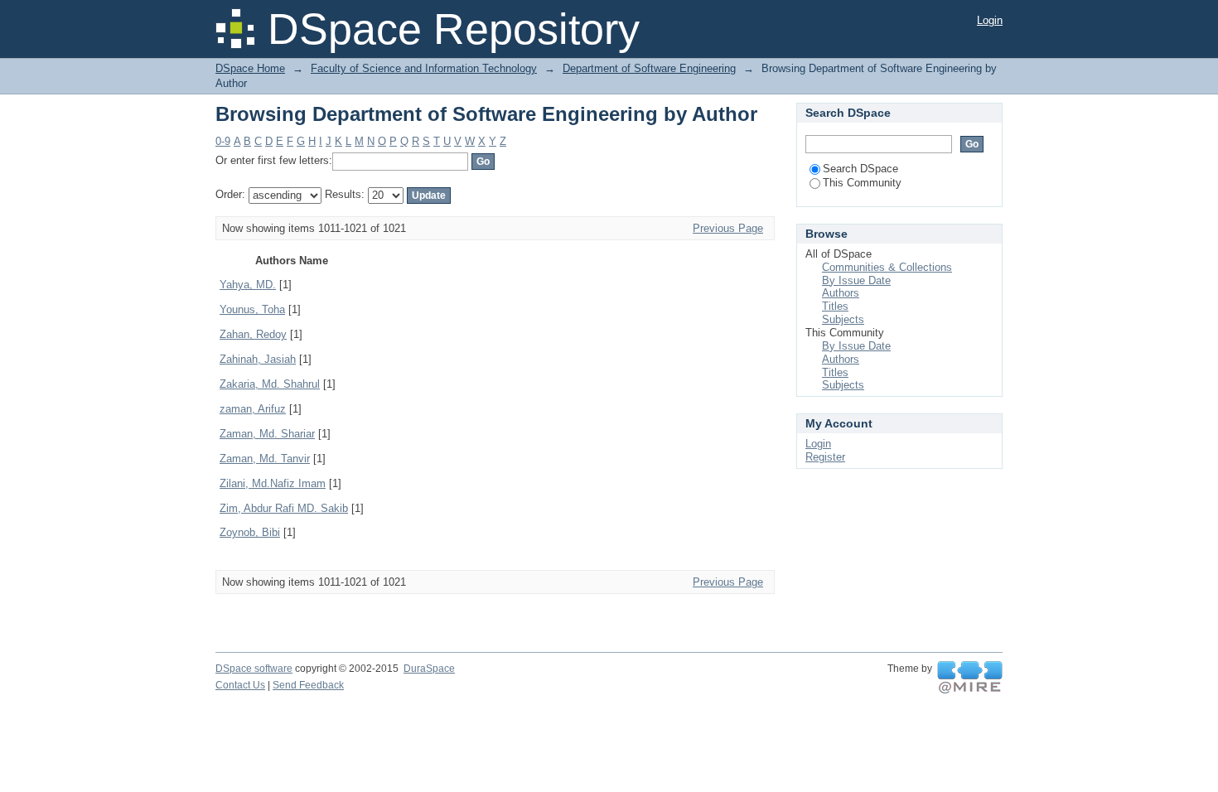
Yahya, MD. (248, 284)
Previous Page (728, 228)
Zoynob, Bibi (250, 532)
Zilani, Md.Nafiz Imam (273, 483)
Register (825, 457)
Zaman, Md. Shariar (267, 433)
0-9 (222, 141)
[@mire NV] (970, 677)
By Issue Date (856, 280)
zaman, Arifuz (253, 409)
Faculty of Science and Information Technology (424, 68)
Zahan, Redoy (253, 334)
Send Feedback (308, 685)
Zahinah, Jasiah (258, 359)
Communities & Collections (887, 267)
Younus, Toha (252, 309)
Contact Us (240, 685)
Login (990, 20)
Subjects (843, 319)
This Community (862, 182)
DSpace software (253, 668)
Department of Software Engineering (649, 68)
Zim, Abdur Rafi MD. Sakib (284, 508)
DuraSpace (429, 668)
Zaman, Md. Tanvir (265, 458)
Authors (840, 293)
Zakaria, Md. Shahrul (270, 384)
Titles (835, 306)
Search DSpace (860, 168)
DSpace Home (250, 68)
